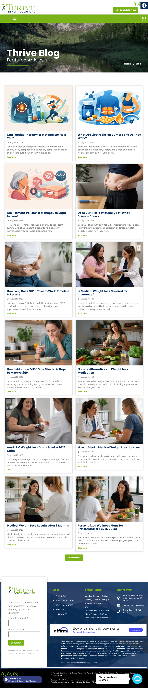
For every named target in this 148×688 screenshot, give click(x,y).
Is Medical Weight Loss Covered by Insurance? (102, 292)
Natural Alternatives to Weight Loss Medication (103, 371)
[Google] (15, 674)
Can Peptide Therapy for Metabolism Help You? (36, 136)
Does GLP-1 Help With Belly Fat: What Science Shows (104, 214)
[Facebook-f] (3, 674)
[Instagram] (140, 4)
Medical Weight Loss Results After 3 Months (38, 526)
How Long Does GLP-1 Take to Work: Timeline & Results (38, 292)
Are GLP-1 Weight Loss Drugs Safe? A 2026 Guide (36, 449)
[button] (144, 5)
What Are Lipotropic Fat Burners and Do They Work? (109, 136)
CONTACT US (124, 590)
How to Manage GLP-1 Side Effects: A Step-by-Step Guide (36, 371)
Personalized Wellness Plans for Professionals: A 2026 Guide (100, 527)
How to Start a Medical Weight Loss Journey (109, 447)
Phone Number (16, 629)
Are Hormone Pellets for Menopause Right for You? (36, 214)
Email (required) (18, 618)
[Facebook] (135, 4)
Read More (11, 157)
